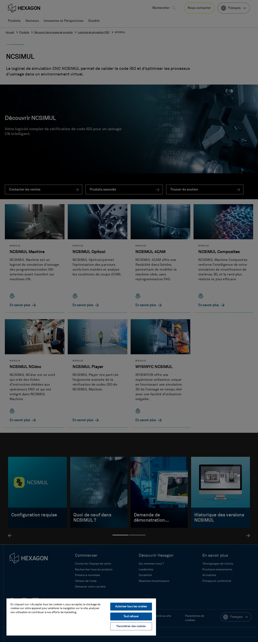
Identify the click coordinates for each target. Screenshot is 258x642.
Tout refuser (131, 616)
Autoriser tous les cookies (131, 606)
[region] (81, 617)
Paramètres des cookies (131, 626)
